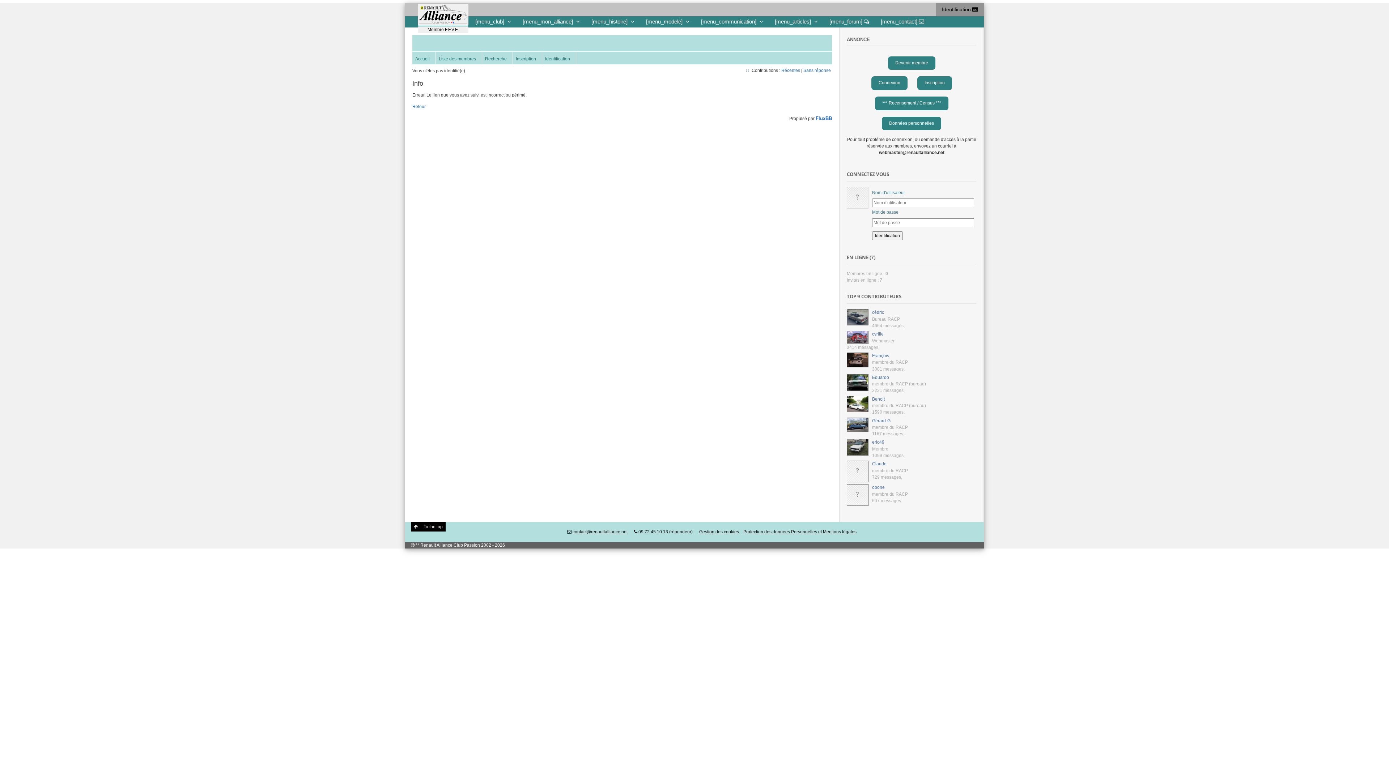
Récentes (790, 70)
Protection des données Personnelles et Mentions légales (800, 531)
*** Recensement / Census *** (911, 103)
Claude (879, 463)
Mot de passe (885, 212)
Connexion (889, 82)
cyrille (878, 334)
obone (878, 487)
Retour (419, 106)
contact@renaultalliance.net (600, 531)
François (880, 355)
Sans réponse (817, 70)
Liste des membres (457, 58)
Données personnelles (911, 123)
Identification (957, 9)
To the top (433, 526)
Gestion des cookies (719, 531)
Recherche (496, 58)
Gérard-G (881, 420)
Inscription (526, 58)
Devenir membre (911, 62)
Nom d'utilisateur (888, 192)
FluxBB (824, 118)
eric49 (878, 442)
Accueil (422, 58)
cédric (878, 312)
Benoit (878, 399)
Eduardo (880, 377)
